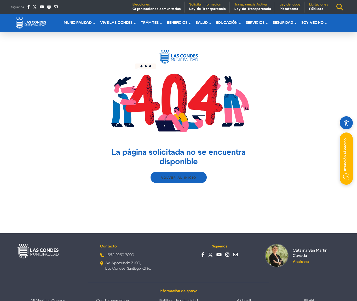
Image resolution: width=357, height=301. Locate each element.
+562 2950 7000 (120, 255)
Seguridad (283, 23)
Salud (202, 23)
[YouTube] (42, 7)
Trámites (150, 23)
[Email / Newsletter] (56, 7)
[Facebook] (28, 7)
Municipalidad (78, 23)
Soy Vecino (312, 23)
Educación (227, 23)
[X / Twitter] (35, 7)
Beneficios (177, 23)
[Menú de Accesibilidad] (346, 122)
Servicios (255, 23)
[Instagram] (49, 7)
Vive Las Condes (116, 23)
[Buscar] (340, 7)
